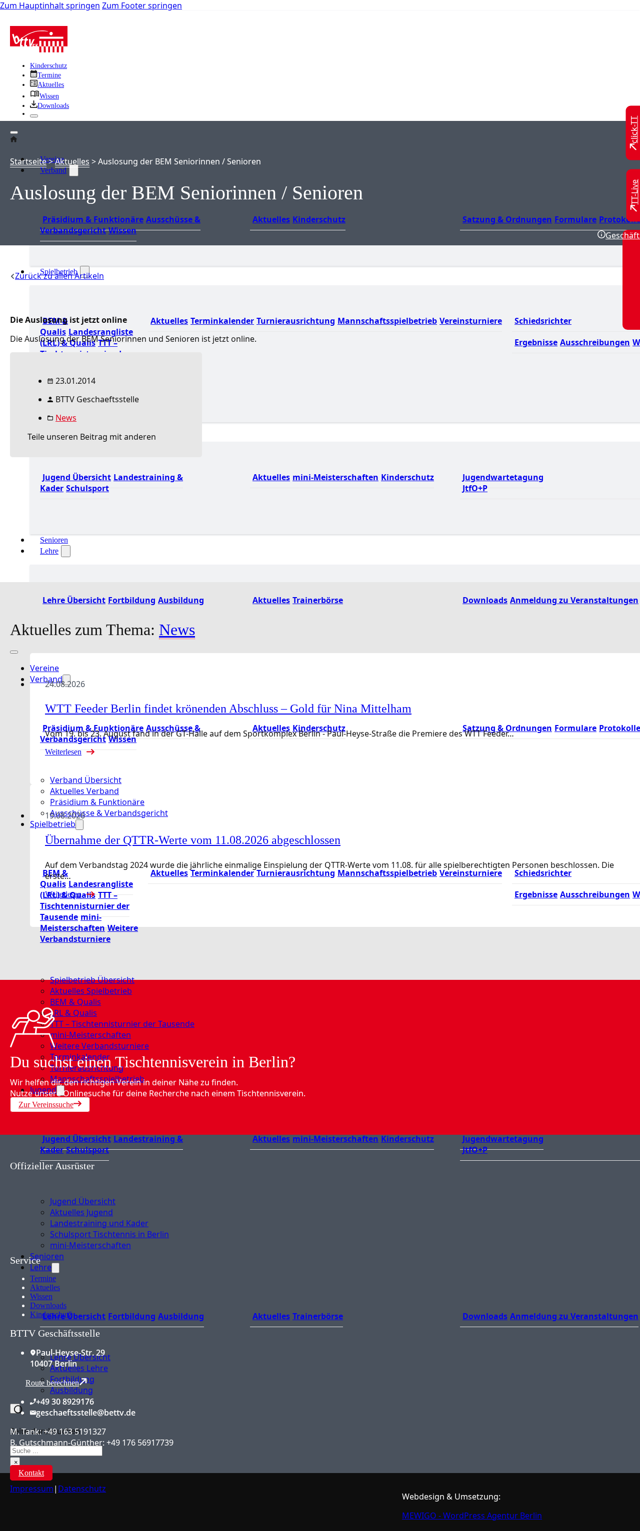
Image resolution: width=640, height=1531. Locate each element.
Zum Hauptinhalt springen (50, 5)
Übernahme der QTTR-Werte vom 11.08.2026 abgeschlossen (192, 839)
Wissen (122, 230)
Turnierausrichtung (295, 320)
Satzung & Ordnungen (507, 219)
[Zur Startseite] (39, 49)
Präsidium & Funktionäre (93, 219)
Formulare (575, 219)
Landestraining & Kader (111, 483)
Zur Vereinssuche (46, 1104)
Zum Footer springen (142, 5)
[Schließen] (34, 115)
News (66, 417)
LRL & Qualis (73, 1012)
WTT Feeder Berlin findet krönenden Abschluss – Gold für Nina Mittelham (228, 708)
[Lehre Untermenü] (65, 551)
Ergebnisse (536, 342)
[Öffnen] (14, 132)
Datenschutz (82, 1488)
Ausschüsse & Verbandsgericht (109, 812)
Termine (43, 1278)
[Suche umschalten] (15, 1409)
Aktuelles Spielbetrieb (91, 990)
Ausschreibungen (595, 342)
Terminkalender (222, 320)
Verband (53, 170)
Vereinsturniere (471, 320)
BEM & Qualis (54, 326)
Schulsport (87, 488)
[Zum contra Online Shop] (85, 1248)
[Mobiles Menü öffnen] (14, 652)
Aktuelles (271, 219)
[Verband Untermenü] (73, 170)
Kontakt (31, 1473)
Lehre (49, 551)
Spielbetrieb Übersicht (92, 979)
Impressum (32, 1488)
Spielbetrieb (53, 823)
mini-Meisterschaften (335, 477)
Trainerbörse (317, 600)
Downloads (485, 600)
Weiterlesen (63, 752)
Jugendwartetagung (503, 477)
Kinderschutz (48, 65)
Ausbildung (181, 600)
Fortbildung (132, 600)
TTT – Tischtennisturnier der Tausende (85, 905)
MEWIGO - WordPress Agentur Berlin (472, 1515)
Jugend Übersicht (76, 1138)
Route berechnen (52, 1383)
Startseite (28, 161)
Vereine (44, 668)
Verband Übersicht (86, 779)
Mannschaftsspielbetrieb (387, 320)
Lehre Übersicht (74, 600)
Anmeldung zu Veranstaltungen (574, 600)
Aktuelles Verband (84, 790)
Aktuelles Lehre (79, 1368)
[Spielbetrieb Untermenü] (80, 824)
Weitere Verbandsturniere (89, 933)
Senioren (54, 540)
